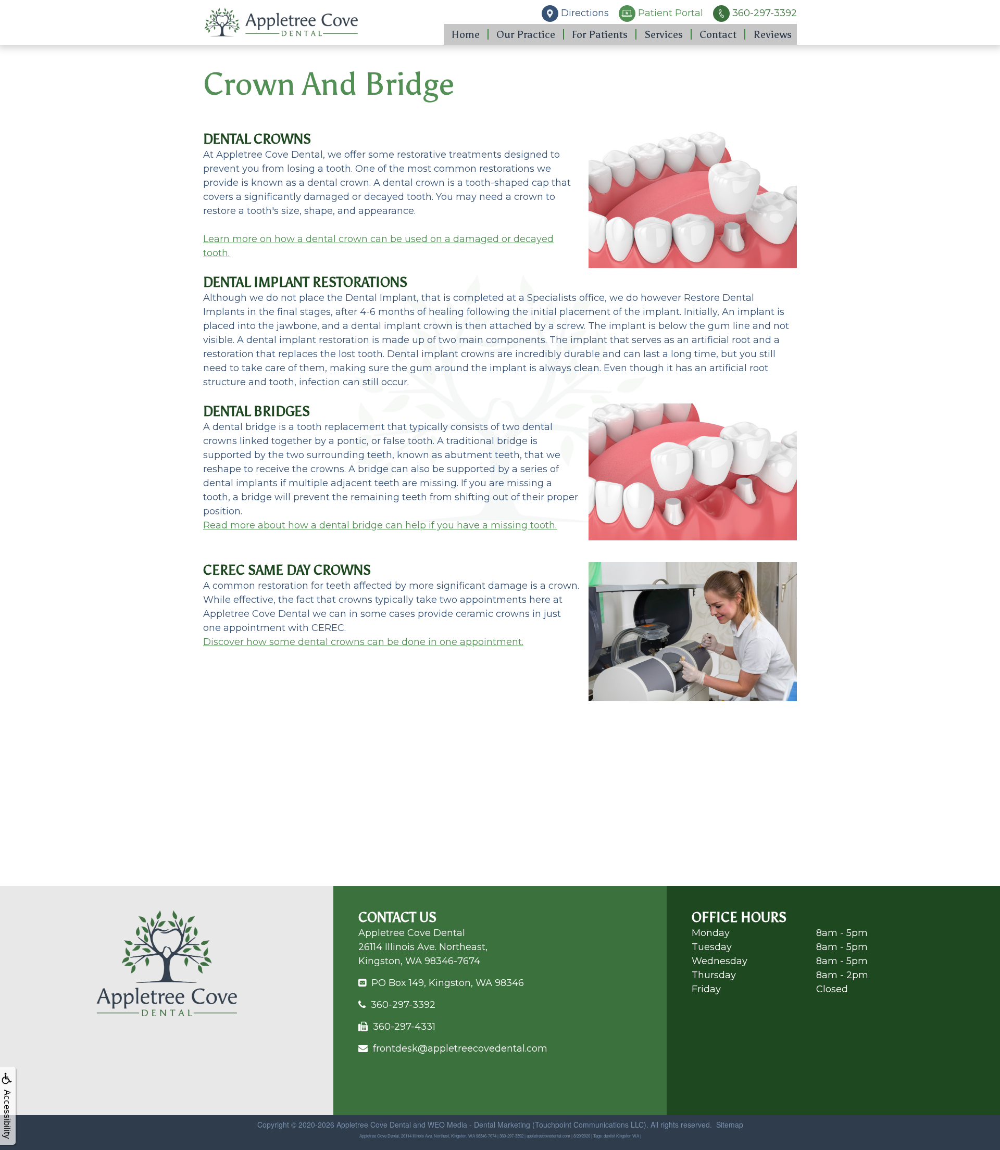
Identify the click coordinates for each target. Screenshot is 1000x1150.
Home (466, 34)
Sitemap (729, 1124)
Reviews (772, 34)
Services (663, 34)
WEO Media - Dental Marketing (479, 1124)
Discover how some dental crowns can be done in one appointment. (363, 642)
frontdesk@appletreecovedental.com (460, 1048)
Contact (717, 34)
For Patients (600, 34)
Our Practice (525, 34)
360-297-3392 (403, 1004)
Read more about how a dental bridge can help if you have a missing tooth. (380, 525)
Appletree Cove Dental (373, 1124)
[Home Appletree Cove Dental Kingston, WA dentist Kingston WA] (281, 22)
